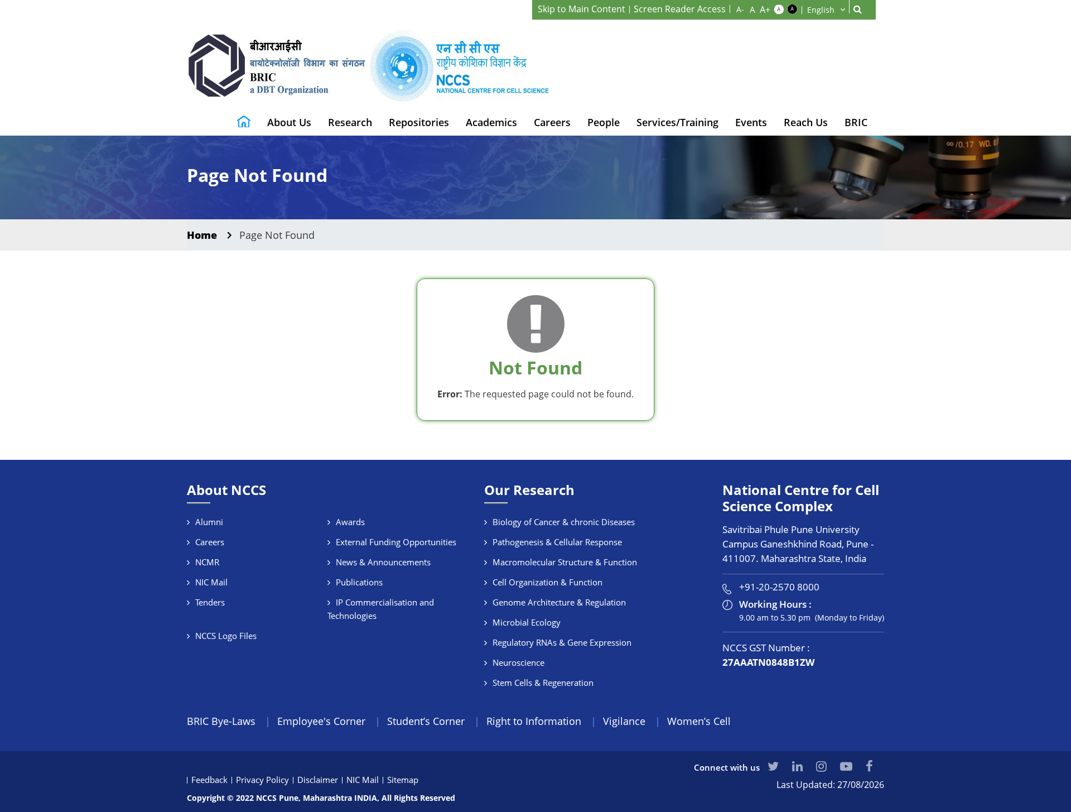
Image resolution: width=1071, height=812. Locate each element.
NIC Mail (211, 582)
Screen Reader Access (680, 9)
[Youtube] (846, 765)
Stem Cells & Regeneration (543, 682)
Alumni (209, 521)
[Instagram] (821, 765)
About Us (289, 122)
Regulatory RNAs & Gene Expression (562, 642)
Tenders (210, 602)
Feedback (209, 779)
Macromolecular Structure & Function (565, 562)
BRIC (856, 122)
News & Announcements (383, 562)
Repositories (419, 122)
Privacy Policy (262, 779)
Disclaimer (317, 779)
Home (202, 235)
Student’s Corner (426, 721)
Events (751, 122)
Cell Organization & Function (547, 582)
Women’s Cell (699, 721)
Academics (491, 122)
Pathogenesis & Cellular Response (557, 541)
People (603, 122)
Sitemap (402, 779)
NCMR (207, 562)
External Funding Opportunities (396, 541)
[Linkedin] (797, 765)
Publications (359, 582)
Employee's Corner (321, 721)
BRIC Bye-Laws (221, 721)
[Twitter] (773, 765)
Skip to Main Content (581, 9)
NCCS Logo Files (226, 635)
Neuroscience (518, 662)
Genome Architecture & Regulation (559, 602)
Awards (350, 521)
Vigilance (624, 721)
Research (350, 122)
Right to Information (533, 721)
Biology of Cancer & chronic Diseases (564, 521)
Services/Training (677, 122)
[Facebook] (869, 765)
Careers (552, 122)
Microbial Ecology (527, 622)
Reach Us (806, 122)
